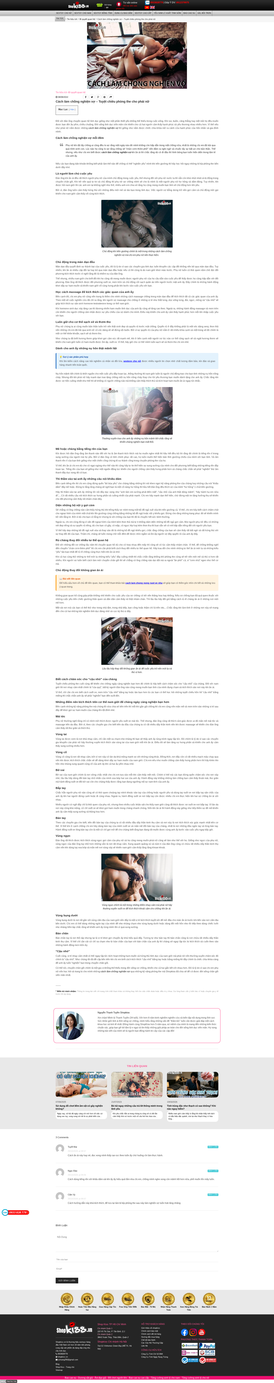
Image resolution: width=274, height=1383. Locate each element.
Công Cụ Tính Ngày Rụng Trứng (154, 1357)
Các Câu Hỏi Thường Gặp (152, 1343)
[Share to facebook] (85, 97)
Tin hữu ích (61, 92)
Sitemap (59, 1370)
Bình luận (213, 1147)
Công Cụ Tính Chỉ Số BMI (152, 1354)
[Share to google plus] (98, 97)
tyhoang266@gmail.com (68, 1360)
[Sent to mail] (111, 97)
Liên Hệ (144, 1346)
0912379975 (182, 2)
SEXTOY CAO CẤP (143, 13)
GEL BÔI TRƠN (204, 13)
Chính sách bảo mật (149, 1331)
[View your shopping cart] (99, 6)
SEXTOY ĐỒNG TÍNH (103, 13)
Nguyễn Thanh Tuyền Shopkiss (114, 1012)
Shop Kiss (60, 1367)
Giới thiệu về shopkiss (150, 1328)
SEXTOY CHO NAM (82, 13)
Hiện (72, 109)
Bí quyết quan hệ (76, 92)
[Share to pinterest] (104, 97)
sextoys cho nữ (132, 361)
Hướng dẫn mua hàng (150, 1337)
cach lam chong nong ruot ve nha (144, 583)
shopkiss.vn (62, 1357)
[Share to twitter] (92, 97)
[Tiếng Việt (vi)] (147, 7)
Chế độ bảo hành (148, 1340)
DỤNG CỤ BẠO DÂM (123, 13)
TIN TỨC (60, 18)
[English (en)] (152, 7)
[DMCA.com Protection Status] (8, 1381)
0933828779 (156, 2)
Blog (57, 1364)
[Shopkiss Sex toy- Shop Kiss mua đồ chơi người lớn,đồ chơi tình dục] (78, 5)
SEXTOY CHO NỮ (64, 13)
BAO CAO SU (189, 13)
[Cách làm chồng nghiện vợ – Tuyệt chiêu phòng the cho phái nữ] (137, 55)
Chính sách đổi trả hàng (151, 1334)
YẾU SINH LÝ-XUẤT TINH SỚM (167, 13)
